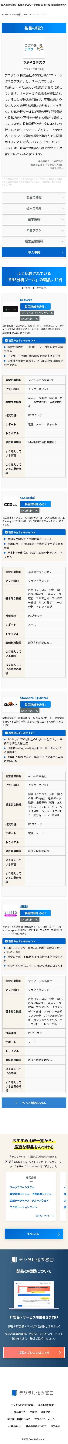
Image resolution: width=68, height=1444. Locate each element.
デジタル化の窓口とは (22, 1405)
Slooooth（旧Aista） (34, 698)
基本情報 (34, 219)
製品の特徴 (34, 197)
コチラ (8, 184)
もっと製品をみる (34, 1103)
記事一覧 (45, 4)
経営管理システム (19, 1194)
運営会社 (55, 1426)
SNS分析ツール (20, 14)
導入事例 (34, 252)
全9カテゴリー (44, 1216)
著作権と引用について (18, 1419)
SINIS (24, 906)
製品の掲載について (36, 1426)
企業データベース (19, 1200)
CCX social (27, 497)
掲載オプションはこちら (34, 1352)
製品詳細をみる (35, 306)
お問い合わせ (15, 1426)
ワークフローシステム (22, 1187)
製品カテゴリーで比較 (29, 4)
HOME (5, 14)
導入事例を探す (9, 4)
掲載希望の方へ (59, 4)
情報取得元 (56, 168)
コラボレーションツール (23, 1207)
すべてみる (33, 1234)
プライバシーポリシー (45, 1419)
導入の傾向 (34, 208)
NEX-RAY (26, 300)
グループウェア (40, 1200)
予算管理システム (42, 1194)
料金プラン (34, 230)
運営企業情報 (34, 241)
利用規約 (45, 1412)
